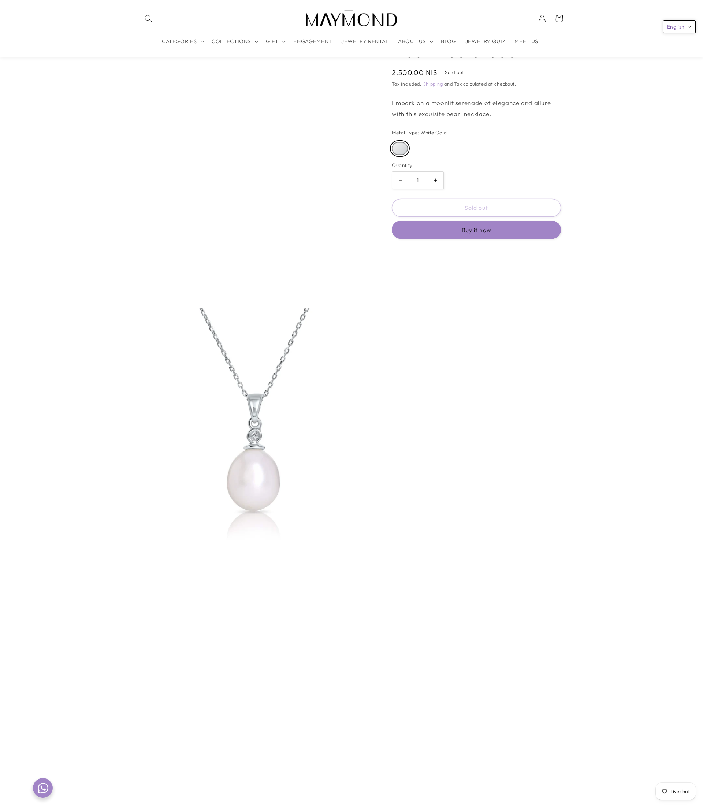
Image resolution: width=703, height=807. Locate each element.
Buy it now (477, 230)
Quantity (402, 165)
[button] (148, 18)
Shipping (433, 84)
